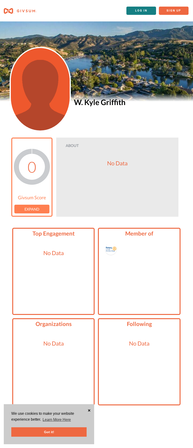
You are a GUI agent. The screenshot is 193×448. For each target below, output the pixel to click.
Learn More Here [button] (57, 420)
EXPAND (31, 209)
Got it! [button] (49, 432)
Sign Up (173, 10)
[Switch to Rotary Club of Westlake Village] (111, 249)
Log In (141, 10)
